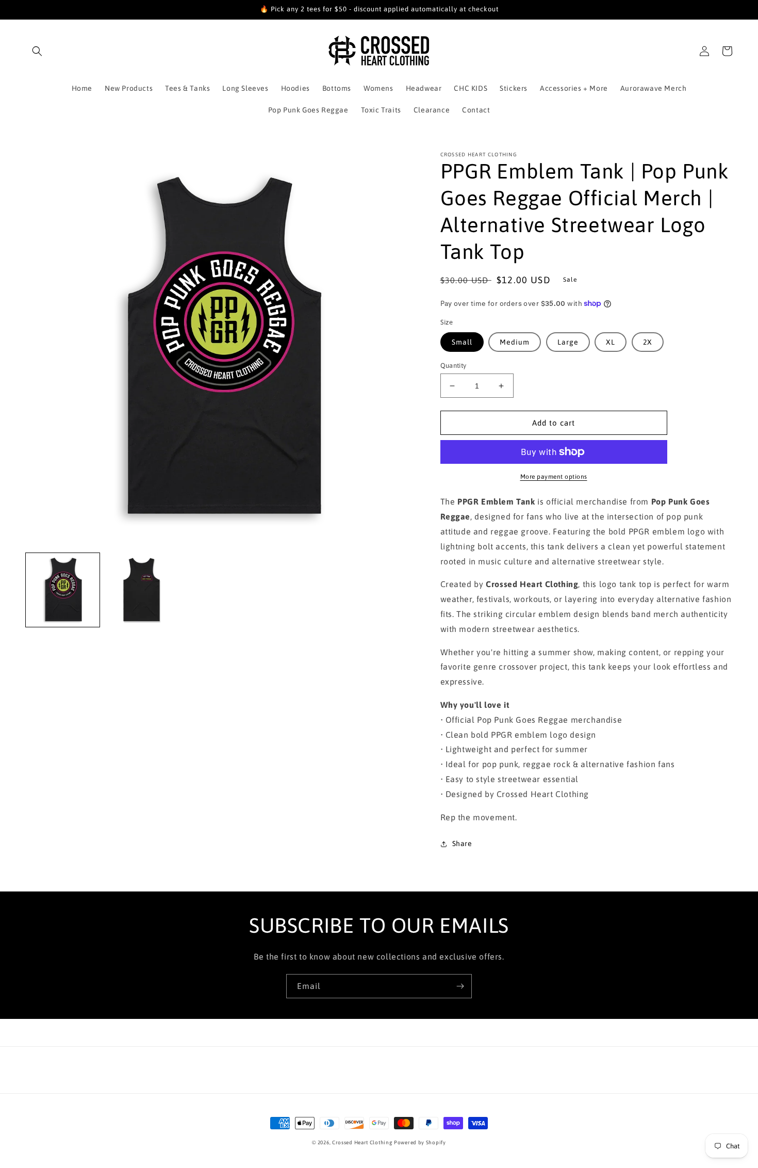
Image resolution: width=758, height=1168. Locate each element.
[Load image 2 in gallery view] (141, 590)
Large (568, 342)
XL (610, 342)
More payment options (553, 476)
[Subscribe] (460, 986)
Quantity (453, 365)
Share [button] (462, 843)
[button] (37, 51)
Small (462, 342)
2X (647, 342)
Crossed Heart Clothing (362, 1142)
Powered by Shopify (420, 1142)
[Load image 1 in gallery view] (63, 590)
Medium (515, 342)
